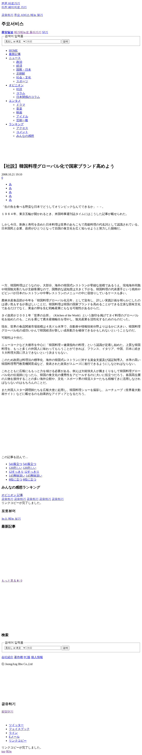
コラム (20, 93)
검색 (65, 41)
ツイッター (16, 725)
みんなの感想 (25, 135)
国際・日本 (23, 69)
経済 (19, 65)
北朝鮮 (20, 73)
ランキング (16, 124)
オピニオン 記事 (12, 495)
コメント (22, 132)
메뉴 (9, 751)
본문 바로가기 (10, 3)
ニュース (15, 58)
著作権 (18, 657)
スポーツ (22, 81)
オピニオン (16, 85)
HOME (13, 50)
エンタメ (15, 100)
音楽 (19, 108)
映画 (19, 112)
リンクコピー (18, 740)
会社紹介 (7, 657)
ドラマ (20, 104)
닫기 (45, 32)
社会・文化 (23, 77)
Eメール (14, 736)
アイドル (22, 116)
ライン (13, 732)
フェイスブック (19, 729)
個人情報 (37, 657)
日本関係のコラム (28, 96)
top (3, 751)
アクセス (22, 128)
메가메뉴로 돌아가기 (27, 32)
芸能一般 (22, 120)
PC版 (27, 657)
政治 (19, 61)
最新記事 (15, 54)
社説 (19, 89)
